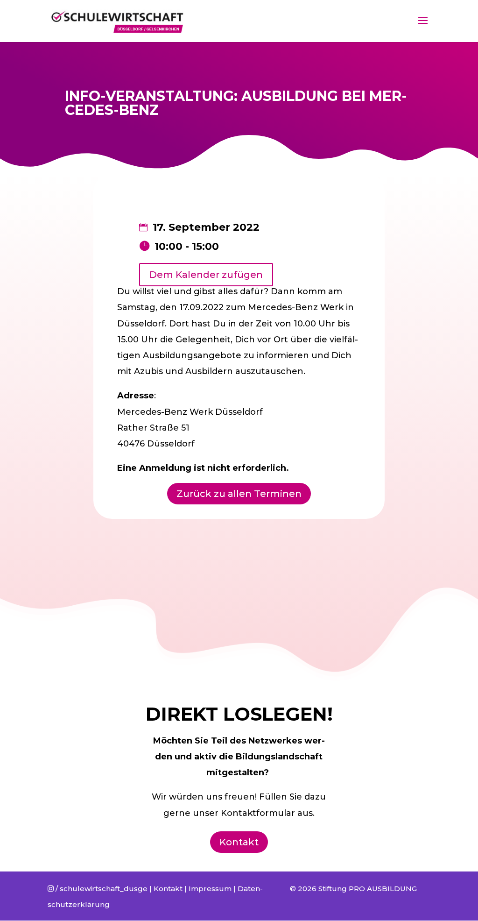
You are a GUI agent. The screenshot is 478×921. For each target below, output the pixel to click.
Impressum (210, 888)
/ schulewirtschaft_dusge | (101, 888)
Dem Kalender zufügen (206, 274)
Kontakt (239, 842)
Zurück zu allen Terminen (239, 493)
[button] (458, 13)
